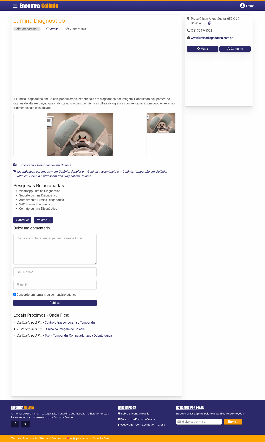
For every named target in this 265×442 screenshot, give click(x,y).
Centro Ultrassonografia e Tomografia (70, 322)
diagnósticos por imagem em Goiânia (43, 171)
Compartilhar (28, 29)
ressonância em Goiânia (116, 171)
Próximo (42, 220)
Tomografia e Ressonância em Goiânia (44, 165)
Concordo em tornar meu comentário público (46, 294)
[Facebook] (15, 424)
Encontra (39, 5)
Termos (16, 438)
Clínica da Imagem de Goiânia (65, 329)
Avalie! (55, 29)
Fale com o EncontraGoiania (138, 419)
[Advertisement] (96, 66)
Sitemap (44, 438)
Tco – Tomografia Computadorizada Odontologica (78, 335)
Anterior (23, 220)
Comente (237, 49)
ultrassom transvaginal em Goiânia (67, 176)
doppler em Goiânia (84, 171)
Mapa (204, 49)
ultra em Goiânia (28, 176)
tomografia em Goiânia (150, 171)
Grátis (161, 424)
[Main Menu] (15, 6)
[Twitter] (25, 424)
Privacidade (30, 438)
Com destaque (144, 424)
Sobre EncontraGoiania (135, 413)
